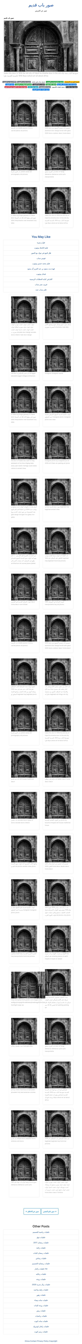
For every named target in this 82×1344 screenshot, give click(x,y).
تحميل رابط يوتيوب (51, 84)
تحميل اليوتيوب (10, 84)
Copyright (53, 1341)
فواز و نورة (41, 242)
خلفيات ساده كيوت (41, 1321)
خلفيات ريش (41, 1311)
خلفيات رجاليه (41, 1274)
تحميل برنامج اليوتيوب (39, 84)
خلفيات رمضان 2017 (41, 1243)
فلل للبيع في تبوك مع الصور (41, 253)
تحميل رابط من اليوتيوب (24, 82)
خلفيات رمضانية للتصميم (41, 1263)
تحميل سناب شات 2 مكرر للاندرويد (67, 84)
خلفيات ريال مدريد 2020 (41, 1284)
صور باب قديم (41, 4)
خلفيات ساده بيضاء (41, 1300)
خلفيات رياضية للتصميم (41, 1232)
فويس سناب (41, 258)
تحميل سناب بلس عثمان (38, 82)
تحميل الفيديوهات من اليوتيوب (23, 84)
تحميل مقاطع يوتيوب (45, 87)
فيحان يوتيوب (41, 274)
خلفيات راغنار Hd (41, 1269)
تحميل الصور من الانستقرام (72, 82)
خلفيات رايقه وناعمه (41, 1290)
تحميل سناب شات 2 (71, 87)
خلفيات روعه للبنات (41, 1305)
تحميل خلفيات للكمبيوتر (58, 87)
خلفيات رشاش (41, 1258)
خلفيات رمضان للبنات (41, 1253)
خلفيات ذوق (41, 1237)
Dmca (27, 1341)
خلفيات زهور (41, 1295)
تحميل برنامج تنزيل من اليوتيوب (54, 82)
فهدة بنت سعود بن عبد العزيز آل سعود (41, 269)
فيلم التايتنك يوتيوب (41, 248)
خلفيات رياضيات (41, 1316)
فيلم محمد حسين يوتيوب (41, 263)
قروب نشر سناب (41, 284)
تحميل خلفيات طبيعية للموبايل (41, 89)
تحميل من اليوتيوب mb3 (9, 82)
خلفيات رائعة (41, 1248)
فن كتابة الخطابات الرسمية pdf (41, 279)
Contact (33, 1341)
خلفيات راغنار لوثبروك (41, 1326)
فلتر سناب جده (41, 290)
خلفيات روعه (41, 1279)
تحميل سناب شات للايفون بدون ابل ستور (16, 87)
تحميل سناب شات (33, 87)
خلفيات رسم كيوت (41, 1332)
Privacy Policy (43, 1341)
